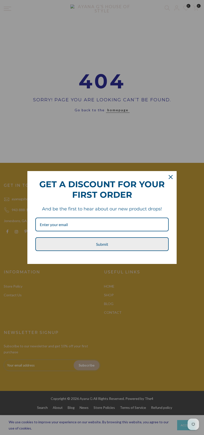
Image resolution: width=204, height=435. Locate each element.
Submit (102, 244)
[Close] (171, 177)
